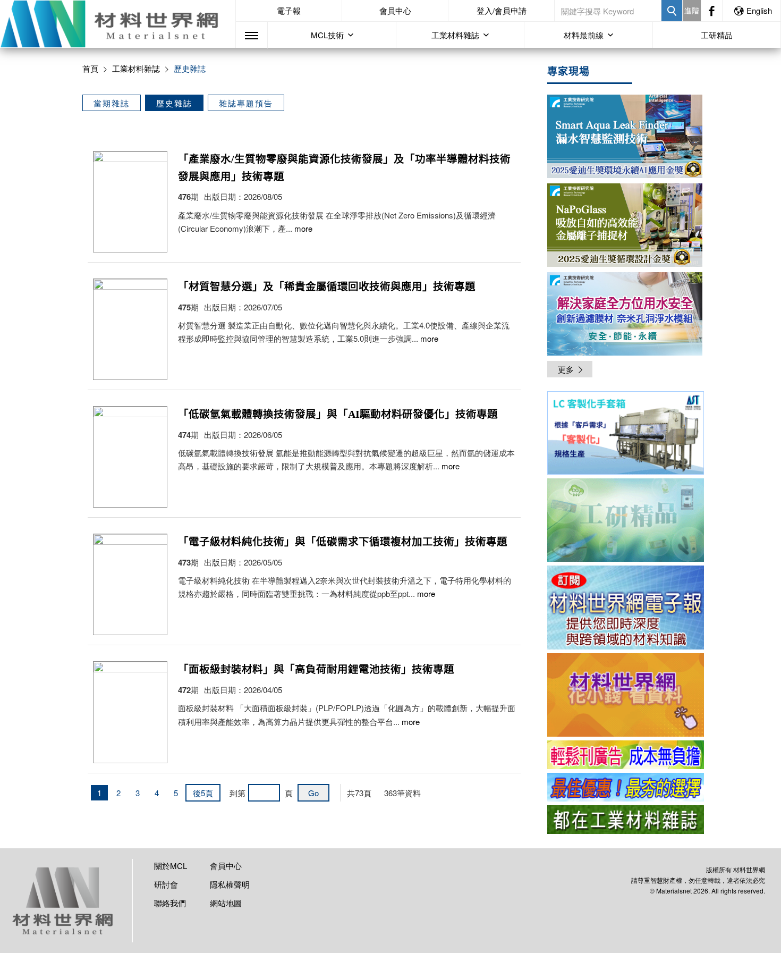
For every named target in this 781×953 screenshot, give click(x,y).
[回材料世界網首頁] (117, 24)
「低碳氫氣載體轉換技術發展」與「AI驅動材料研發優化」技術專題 (338, 414)
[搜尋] (671, 10)
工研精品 (717, 34)
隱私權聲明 (230, 884)
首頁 (90, 68)
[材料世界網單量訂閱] (625, 695)
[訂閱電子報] (625, 607)
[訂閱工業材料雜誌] (625, 819)
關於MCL (170, 865)
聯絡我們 (170, 902)
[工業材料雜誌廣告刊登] (625, 787)
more (303, 228)
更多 (566, 369)
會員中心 (395, 10)
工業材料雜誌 (136, 68)
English (759, 10)
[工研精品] (625, 520)
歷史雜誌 (174, 102)
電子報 (289, 10)
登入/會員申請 (502, 10)
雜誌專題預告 (246, 102)
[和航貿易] (625, 433)
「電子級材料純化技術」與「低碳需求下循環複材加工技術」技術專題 (342, 541)
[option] (625, 434)
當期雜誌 (112, 102)
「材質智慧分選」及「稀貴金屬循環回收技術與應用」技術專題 (327, 286)
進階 (691, 10)
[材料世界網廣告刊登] (625, 754)
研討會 (166, 884)
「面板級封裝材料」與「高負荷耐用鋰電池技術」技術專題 (316, 669)
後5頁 (203, 792)
